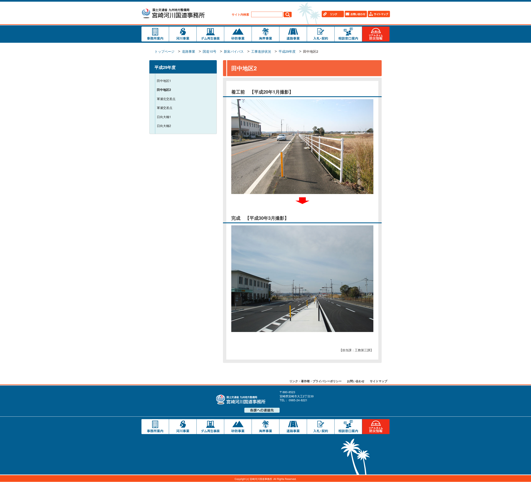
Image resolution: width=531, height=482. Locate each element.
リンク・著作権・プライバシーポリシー (315, 381)
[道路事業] (293, 34)
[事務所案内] (155, 34)
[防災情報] (376, 34)
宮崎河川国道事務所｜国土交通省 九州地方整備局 (173, 14)
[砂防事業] (238, 34)
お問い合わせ (355, 381)
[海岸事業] (265, 34)
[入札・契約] (320, 34)
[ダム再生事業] (210, 34)
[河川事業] (182, 34)
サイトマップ (378, 381)
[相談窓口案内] (348, 34)
